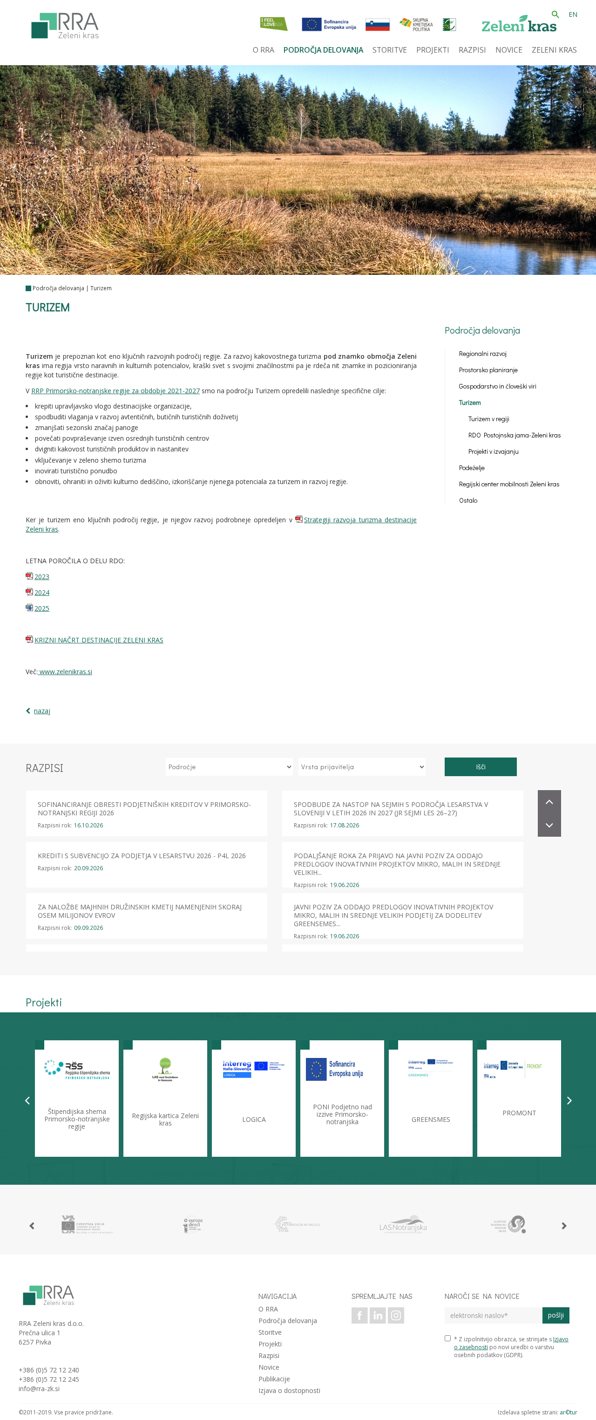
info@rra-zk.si (39, 1388)
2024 (41, 592)
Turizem (101, 288)
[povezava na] (87, 1224)
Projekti (270, 1343)
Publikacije (274, 1378)
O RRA (268, 1308)
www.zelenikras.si (65, 671)
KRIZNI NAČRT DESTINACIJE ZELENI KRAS (98, 639)
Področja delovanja (58, 288)
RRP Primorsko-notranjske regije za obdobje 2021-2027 (115, 390)
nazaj (42, 710)
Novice (268, 1367)
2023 (41, 576)
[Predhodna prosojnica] (27, 1099)
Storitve (270, 1332)
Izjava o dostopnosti (289, 1390)
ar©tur (568, 1412)
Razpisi (268, 1355)
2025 (41, 608)
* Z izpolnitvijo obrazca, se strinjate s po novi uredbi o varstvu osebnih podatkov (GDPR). (511, 1347)
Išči (481, 766)
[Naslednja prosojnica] (569, 1099)
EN (573, 14)
